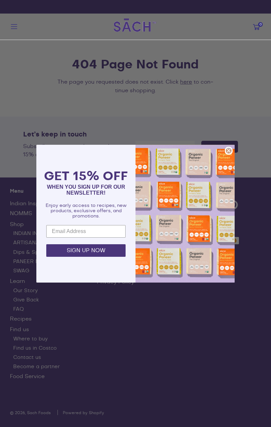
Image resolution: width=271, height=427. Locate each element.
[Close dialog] (228, 150)
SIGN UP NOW (86, 250)
